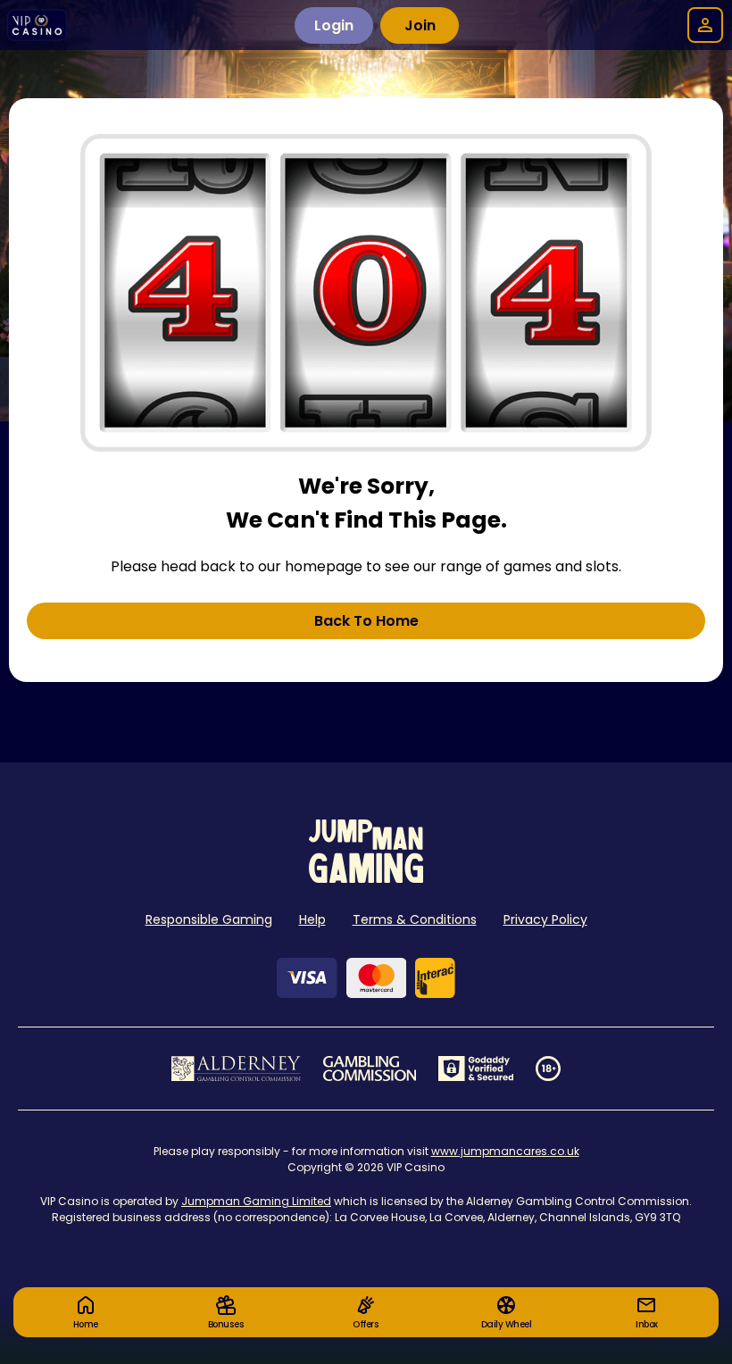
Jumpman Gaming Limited (256, 1201)
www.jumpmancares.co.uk (505, 1151)
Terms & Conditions (415, 919)
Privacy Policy (545, 919)
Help (312, 919)
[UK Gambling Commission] (369, 1068)
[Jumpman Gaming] (366, 878)
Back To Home (366, 621)
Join (420, 25)
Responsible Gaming (209, 919)
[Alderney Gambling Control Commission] (236, 1068)
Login (334, 25)
